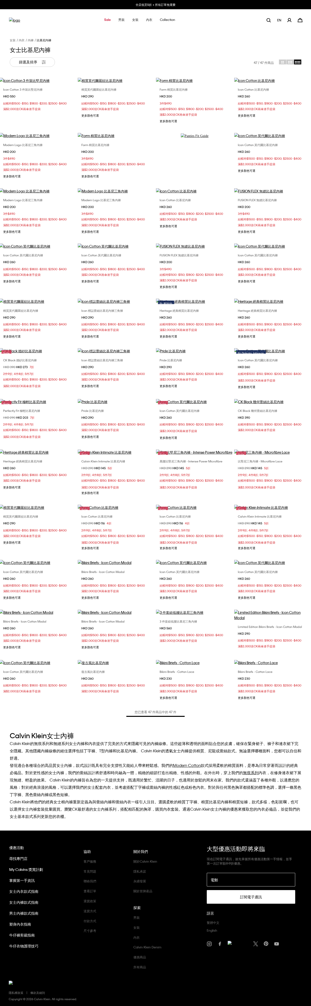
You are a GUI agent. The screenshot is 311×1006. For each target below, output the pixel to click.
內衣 (22, 40)
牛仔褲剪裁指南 (22, 935)
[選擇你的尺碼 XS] (194, 246)
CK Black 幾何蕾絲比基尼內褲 (257, 411)
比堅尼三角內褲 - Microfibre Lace (260, 461)
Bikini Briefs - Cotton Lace (177, 672)
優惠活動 (16, 847)
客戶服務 (90, 861)
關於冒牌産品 (142, 891)
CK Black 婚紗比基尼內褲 (20, 360)
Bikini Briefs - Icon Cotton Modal (103, 572)
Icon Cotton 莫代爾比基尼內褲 (258, 145)
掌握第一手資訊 (22, 880)
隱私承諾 (139, 871)
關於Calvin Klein (145, 861)
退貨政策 (90, 901)
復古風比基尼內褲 (93, 672)
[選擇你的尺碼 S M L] (116, 80)
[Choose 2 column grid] (282, 62)
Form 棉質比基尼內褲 (174, 89)
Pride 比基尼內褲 (171, 360)
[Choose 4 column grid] (297, 62)
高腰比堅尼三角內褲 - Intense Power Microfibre (191, 461)
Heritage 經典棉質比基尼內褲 (179, 310)
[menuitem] (279, 20)
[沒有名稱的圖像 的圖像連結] (194, 136)
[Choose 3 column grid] (290, 62)
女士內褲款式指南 (23, 902)
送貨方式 (90, 911)
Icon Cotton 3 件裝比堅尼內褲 (23, 89)
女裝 (13, 40)
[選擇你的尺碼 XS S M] (194, 80)
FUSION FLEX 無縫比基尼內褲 (257, 200)
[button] (107, 20)
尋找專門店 (18, 858)
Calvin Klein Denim (147, 947)
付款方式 (90, 921)
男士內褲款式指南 (23, 913)
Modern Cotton (187, 765)
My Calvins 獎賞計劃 (26, 869)
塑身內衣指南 (20, 924)
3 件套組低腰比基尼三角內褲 (178, 621)
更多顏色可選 (90, 115)
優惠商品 (139, 957)
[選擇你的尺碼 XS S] (116, 301)
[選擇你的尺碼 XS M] (116, 135)
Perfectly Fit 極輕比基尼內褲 (21, 411)
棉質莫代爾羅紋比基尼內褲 (98, 89)
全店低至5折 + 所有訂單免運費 (155, 5)
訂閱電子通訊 (251, 896)
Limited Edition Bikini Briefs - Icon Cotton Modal (270, 627)
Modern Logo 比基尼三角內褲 (23, 145)
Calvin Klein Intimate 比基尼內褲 (103, 461)
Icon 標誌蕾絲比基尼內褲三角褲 (102, 310)
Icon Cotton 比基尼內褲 (253, 89)
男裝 (136, 917)
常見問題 (90, 871)
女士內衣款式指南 (23, 891)
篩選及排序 (28, 62)
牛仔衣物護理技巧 (23, 946)
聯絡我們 (90, 881)
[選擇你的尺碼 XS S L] (194, 191)
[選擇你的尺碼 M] (116, 246)
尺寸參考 (90, 930)
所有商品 (139, 967)
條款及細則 (37, 993)
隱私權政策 (16, 993)
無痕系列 (251, 772)
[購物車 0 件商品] (300, 19)
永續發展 (139, 881)
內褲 (31, 40)
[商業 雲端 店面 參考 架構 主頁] (14, 21)
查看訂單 (90, 891)
